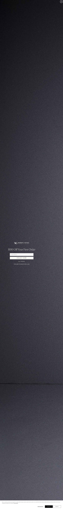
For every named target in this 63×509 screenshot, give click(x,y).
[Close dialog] (61, 1)
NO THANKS (21, 261)
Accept (48, 506)
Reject (57, 506)
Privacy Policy (16, 503)
